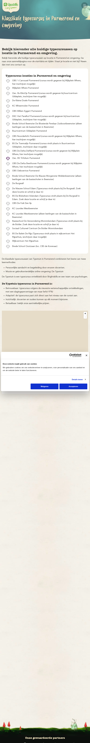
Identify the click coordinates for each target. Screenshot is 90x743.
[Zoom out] (85, 317)
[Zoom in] (85, 313)
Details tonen (77, 379)
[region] (45, 347)
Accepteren (73, 386)
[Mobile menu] (84, 5)
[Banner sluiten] (86, 355)
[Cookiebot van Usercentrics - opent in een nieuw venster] (71, 355)
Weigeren (44, 386)
